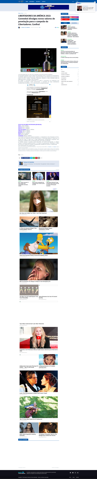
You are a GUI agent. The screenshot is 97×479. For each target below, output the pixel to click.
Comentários (74, 23)
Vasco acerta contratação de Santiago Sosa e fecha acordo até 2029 (38, 183)
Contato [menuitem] (43, 1)
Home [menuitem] (27, 1)
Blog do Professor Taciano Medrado (31, 477)
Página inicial (20, 13)
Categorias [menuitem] (31, 1)
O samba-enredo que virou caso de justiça (69, 57)
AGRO (70, 83)
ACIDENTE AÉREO (70, 73)
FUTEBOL (25, 13)
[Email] (39, 158)
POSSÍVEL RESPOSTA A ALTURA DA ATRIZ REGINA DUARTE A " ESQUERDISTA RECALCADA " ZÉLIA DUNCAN (73, 35)
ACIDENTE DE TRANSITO (70, 74)
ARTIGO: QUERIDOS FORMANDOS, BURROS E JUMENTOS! (72, 28)
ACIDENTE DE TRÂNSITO (70, 76)
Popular (65, 23)
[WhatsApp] (58, 27)
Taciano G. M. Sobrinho (29, 162)
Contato (77, 477)
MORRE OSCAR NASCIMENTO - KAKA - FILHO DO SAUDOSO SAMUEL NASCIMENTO (71, 42)
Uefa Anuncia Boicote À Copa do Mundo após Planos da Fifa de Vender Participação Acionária (52, 184)
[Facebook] (55, 27)
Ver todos (57, 169)
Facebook (49, 146)
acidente (70, 71)
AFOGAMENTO (70, 78)
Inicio (70, 477)
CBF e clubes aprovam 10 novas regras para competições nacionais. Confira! (23, 184)
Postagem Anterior (22, 467)
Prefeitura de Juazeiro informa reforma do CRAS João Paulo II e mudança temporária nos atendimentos (69, 62)
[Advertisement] (38, 39)
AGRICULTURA (70, 79)
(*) (70, 69)
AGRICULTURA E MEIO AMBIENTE (70, 81)
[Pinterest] (36, 158)
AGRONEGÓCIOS (70, 84)
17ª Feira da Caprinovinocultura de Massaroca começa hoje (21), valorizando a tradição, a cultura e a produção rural (69, 52)
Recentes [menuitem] (38, 1)
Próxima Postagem (55, 467)
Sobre (74, 477)
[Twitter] (57, 27)
